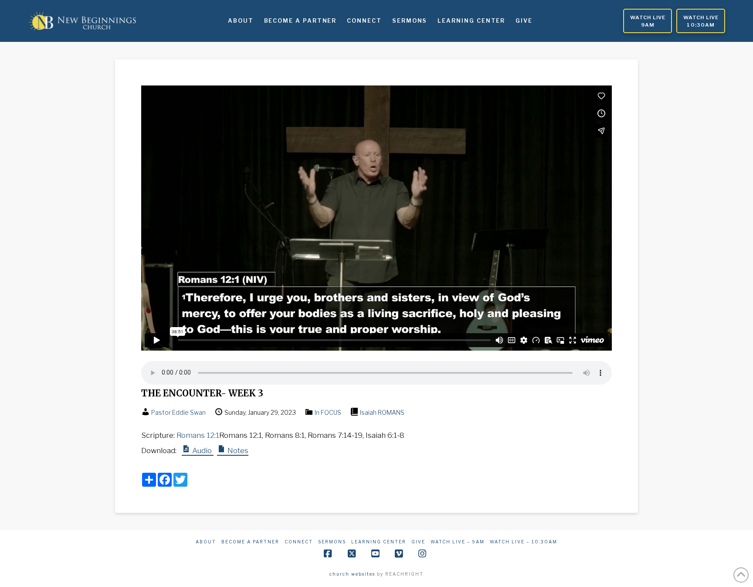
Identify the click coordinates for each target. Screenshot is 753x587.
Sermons (332, 541)
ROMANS (391, 412)
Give (418, 541)
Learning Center (378, 541)
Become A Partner (250, 541)
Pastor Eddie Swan (178, 412)
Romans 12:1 (197, 435)
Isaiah (368, 412)
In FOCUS (328, 412)
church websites (352, 574)
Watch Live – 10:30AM (523, 541)
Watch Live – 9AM (458, 541)
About (206, 541)
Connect (299, 541)
